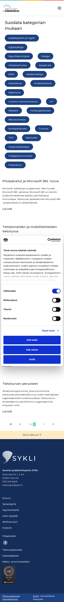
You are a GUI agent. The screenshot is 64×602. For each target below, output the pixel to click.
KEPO (11, 74)
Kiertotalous (15, 83)
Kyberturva (14, 92)
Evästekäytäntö (10, 555)
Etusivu (6, 498)
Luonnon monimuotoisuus (23, 101)
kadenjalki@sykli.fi (12, 485)
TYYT (11, 137)
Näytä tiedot (48, 330)
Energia (45, 56)
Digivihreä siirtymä (18, 56)
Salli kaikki (32, 340)
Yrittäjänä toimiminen (20, 155)
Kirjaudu (7, 527)
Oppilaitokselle (10, 510)
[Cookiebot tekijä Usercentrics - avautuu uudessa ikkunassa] (48, 240)
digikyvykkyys (16, 47)
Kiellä (32, 359)
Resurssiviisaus (17, 119)
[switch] (56, 300)
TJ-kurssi (44, 128)
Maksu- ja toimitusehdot (15, 561)
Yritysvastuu (15, 164)
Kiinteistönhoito (43, 83)
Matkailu (13, 110)
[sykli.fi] (18, 456)
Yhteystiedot (9, 536)
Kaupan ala (45, 65)
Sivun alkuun (31, 434)
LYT (51, 101)
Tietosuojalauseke (12, 549)
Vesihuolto (31, 137)
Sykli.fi (36, 596)
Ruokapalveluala (17, 128)
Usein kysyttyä (10, 515)
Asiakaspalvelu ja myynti (21, 38)
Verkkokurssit (9, 521)
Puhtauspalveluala (40, 110)
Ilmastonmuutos (17, 65)
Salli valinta (32, 349)
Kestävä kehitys (34, 74)
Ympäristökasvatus (18, 146)
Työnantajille (9, 504)
